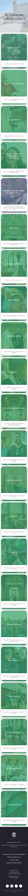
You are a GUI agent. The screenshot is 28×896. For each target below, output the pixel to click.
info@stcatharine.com (14, 876)
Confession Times (14, 860)
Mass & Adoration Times (14, 857)
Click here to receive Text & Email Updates (14, 854)
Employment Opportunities (14, 862)
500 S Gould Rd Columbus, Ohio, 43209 (14, 872)
